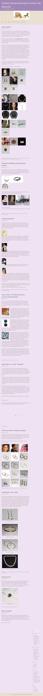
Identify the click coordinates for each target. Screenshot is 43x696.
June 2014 (35, 666)
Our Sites (13, 21)
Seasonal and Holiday (12, 159)
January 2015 (36, 663)
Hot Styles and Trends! (14, 213)
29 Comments (18, 159)
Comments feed (36, 690)
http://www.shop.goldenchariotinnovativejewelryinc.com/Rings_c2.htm (13, 287)
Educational (15, 158)
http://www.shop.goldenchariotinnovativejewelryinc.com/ (11, 66)
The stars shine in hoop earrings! (14, 430)
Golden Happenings (24, 158)
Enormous (25, 694)
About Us (18, 21)
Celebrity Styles (7, 158)
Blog (5, 21)
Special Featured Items (5, 214)
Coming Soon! (11, 158)
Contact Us (23, 21)
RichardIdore (35, 649)
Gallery (9, 21)
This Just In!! (6, 577)
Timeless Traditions (7, 290)
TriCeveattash (36, 658)
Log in (35, 687)
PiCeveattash (36, 651)
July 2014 (35, 665)
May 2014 (35, 667)
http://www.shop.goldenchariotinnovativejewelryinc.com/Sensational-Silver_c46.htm (16, 208)
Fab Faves (18, 158)
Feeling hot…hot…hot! (10, 492)
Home (2, 21)
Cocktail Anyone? (8, 219)
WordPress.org (36, 691)
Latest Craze (7, 159)
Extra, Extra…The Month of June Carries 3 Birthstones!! (37, 641)
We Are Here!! (7, 611)
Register (35, 686)
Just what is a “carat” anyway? (13, 364)
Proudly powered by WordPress (16, 694)
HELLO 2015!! (6, 27)
